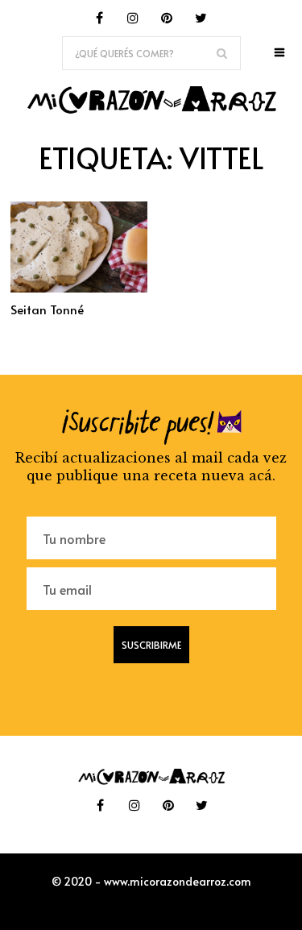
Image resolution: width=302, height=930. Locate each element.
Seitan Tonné (47, 309)
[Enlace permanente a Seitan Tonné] (78, 288)
